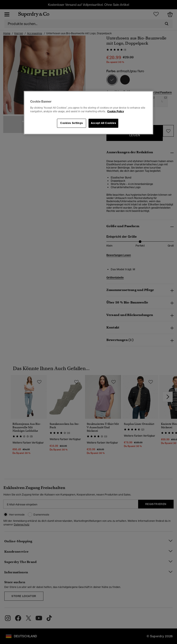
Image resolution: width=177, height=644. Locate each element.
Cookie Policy (115, 111)
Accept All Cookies (103, 123)
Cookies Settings (71, 123)
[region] (88, 112)
